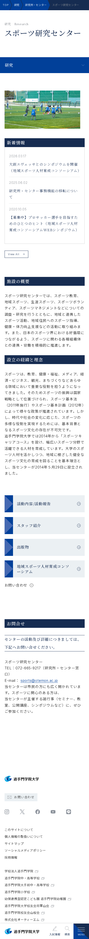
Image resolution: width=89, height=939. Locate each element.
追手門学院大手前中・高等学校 (27, 885)
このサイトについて (19, 830)
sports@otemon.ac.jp (39, 680)
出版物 (23, 547)
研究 (17, 5)
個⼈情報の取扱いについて (24, 836)
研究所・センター (36, 5)
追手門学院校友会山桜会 (22, 912)
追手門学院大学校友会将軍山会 (27, 906)
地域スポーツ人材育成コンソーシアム (43, 569)
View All (13, 254)
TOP (6, 5)
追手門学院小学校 (17, 892)
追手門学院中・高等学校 (22, 878)
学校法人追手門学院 (19, 871)
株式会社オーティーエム (22, 920)
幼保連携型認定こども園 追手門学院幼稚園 (35, 899)
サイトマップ (14, 843)
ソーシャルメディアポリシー (25, 850)
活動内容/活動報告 (34, 503)
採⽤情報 (11, 857)
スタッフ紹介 (29, 525)
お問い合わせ (24, 797)
